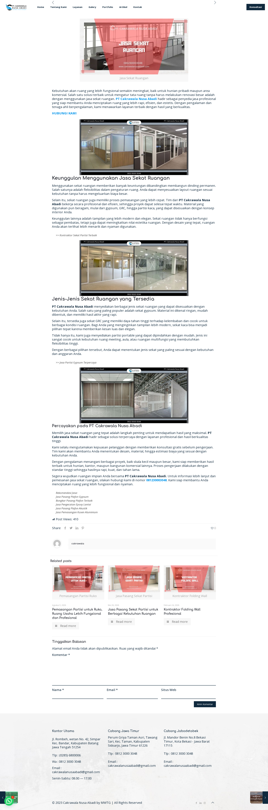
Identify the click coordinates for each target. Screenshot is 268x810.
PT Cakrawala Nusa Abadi (136, 99)
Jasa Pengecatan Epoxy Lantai (73, 504)
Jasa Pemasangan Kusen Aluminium (77, 512)
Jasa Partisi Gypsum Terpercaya (78, 362)
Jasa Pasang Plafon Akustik (71, 508)
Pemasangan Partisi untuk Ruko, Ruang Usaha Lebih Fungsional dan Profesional (77, 614)
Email (112, 690)
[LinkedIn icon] (200, 802)
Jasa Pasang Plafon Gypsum (72, 496)
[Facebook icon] (196, 802)
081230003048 (156, 480)
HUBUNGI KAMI (64, 113)
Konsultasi (256, 7)
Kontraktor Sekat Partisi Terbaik (78, 235)
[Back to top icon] (212, 802)
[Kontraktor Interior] (16, 7)
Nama (58, 690)
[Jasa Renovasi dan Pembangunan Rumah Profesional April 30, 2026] (259, 797)
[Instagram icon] (204, 802)
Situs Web (168, 690)
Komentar (61, 655)
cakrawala (77, 543)
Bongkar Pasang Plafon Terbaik (74, 500)
